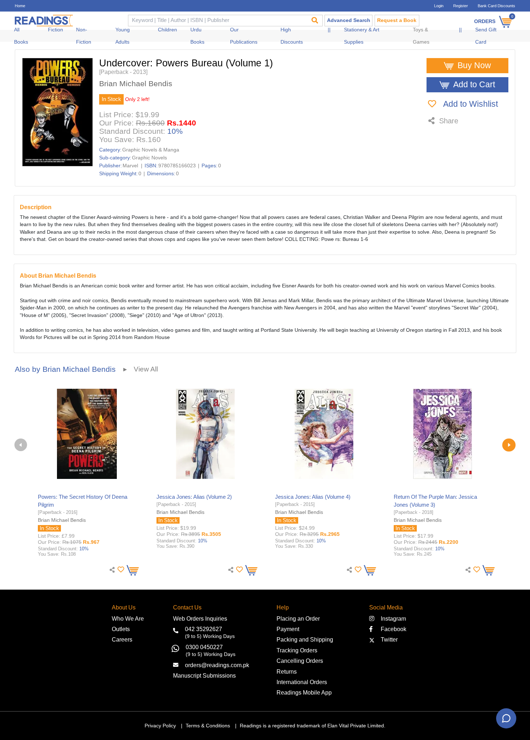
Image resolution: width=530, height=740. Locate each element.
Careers (122, 639)
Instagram (392, 618)
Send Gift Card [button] (485, 36)
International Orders (302, 682)
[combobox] (217, 20)
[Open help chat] (506, 718)
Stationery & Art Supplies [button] (361, 36)
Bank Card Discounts (496, 6)
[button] (120, 569)
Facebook (391, 629)
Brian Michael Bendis (135, 84)
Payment (288, 629)
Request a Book (396, 20)
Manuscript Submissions (204, 675)
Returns (287, 671)
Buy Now (474, 65)
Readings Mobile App (304, 692)
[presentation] (20, 445)
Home (20, 6)
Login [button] (438, 6)
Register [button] (460, 6)
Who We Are (128, 618)
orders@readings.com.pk (217, 665)
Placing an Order (298, 618)
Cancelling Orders (300, 660)
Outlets (121, 629)
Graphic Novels (149, 157)
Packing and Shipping (305, 639)
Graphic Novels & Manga (150, 150)
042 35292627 (203, 629)
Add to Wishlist (469, 104)
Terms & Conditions (208, 725)
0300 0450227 (204, 647)
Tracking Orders (297, 650)
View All (146, 369)
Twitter (388, 639)
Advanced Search (348, 20)
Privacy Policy (160, 725)
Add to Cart (474, 84)
